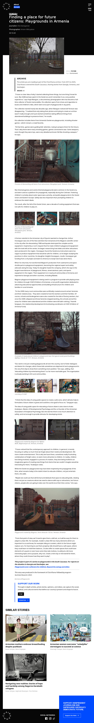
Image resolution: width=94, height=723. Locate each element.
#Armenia (18, 579)
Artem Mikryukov (27, 29)
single (21, 594)
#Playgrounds (25, 579)
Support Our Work (70, 715)
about (16, 4)
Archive (19, 90)
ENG (89, 8)
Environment (74, 73)
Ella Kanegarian (24, 26)
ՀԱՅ (89, 10)
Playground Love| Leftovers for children (30, 567)
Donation (22, 600)
